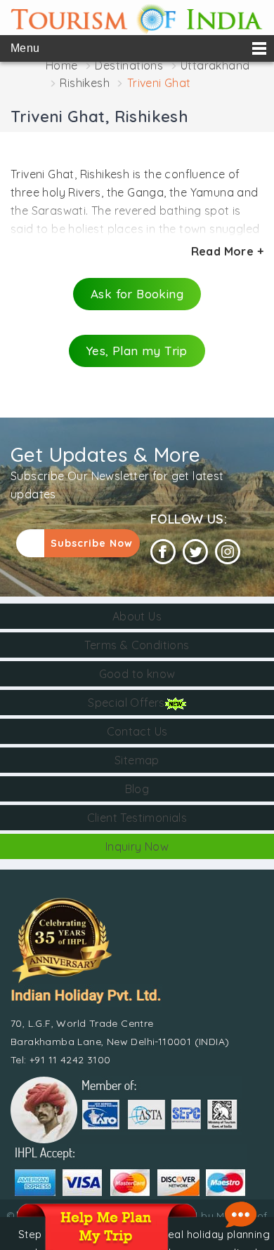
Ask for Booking (137, 293)
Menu (25, 48)
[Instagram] (227, 552)
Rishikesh (85, 83)
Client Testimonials (137, 818)
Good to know (137, 674)
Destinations (129, 65)
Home (62, 65)
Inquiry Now (137, 846)
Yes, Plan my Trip (137, 350)
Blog (137, 789)
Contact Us (137, 731)
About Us (137, 616)
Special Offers (126, 703)
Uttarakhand (215, 65)
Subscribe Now (92, 543)
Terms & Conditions (136, 645)
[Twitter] (195, 552)
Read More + (227, 251)
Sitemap (137, 760)
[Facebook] (163, 552)
